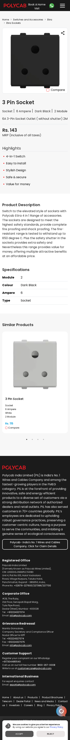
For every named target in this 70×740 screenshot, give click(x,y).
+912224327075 (16, 641)
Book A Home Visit (37, 6)
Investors (14, 705)
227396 (37, 585)
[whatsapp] (52, 5)
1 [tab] (27, 439)
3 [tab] (38, 439)
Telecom (7, 701)
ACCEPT (19, 734)
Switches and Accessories (28, 19)
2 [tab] (32, 439)
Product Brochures (52, 697)
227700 (47, 585)
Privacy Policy (54, 705)
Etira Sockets (13, 23)
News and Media (44, 701)
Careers (28, 705)
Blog (39, 705)
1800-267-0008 (46, 665)
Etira (49, 19)
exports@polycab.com (23, 684)
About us (18, 697)
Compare (58, 90)
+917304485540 (11, 661)
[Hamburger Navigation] (61, 4)
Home (5, 19)
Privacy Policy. (56, 727)
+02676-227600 (23, 585)
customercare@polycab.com (35, 668)
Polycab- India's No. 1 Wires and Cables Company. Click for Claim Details (35, 544)
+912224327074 (16, 612)
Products (33, 697)
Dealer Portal (23, 701)
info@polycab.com (21, 615)
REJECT (50, 734)
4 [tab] (43, 439)
